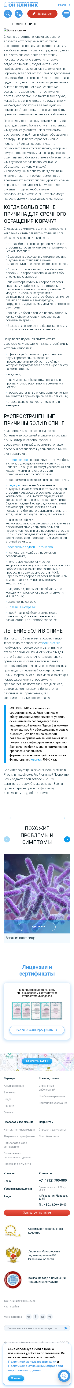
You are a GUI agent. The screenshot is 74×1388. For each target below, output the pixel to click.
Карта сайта (11, 1306)
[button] (67, 839)
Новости (9, 1105)
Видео (8, 1099)
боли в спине (51, 643)
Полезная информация (53, 1102)
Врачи (7, 1181)
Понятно (16, 1378)
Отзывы (8, 1112)
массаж (36, 759)
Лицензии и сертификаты (19, 1136)
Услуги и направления (18, 1188)
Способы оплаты (49, 1136)
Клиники (9, 1173)
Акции (8, 1196)
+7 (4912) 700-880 (53, 1180)
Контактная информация (19, 1129)
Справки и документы (52, 1129)
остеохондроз (18, 460)
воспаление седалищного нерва (30, 547)
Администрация (14, 1085)
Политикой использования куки (32, 1361)
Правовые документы (17, 1163)
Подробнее (37, 927)
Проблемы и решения (52, 1096)
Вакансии (10, 1092)
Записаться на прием (37, 1212)
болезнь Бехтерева (21, 607)
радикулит (15, 485)
